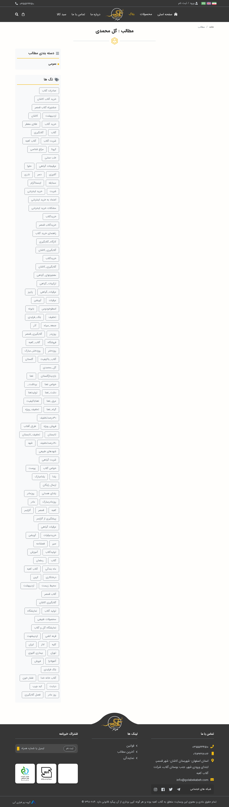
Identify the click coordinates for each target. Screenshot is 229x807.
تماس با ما (78, 14)
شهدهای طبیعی (47, 451)
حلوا (29, 166)
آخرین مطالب (125, 751)
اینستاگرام (36, 183)
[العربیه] (203, 3)
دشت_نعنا (50, 392)
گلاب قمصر (50, 594)
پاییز (30, 292)
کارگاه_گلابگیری (47, 242)
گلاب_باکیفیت (48, 359)
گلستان (29, 359)
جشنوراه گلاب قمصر (45, 107)
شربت (53, 191)
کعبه (54, 510)
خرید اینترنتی (34, 191)
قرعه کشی (50, 636)
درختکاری (51, 577)
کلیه (54, 644)
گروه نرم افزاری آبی (21, 802)
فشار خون (28, 678)
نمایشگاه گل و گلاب (45, 628)
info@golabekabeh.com (192, 780)
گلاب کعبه (30, 141)
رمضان (39, 560)
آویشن (37, 300)
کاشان (34, 116)
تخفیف (52, 317)
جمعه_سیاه (50, 325)
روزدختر (52, 351)
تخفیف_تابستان (31, 434)
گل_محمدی (49, 367)
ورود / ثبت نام (186, 3)
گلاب (53, 132)
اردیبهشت (50, 116)
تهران (53, 653)
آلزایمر (27, 510)
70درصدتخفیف (48, 443)
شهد (30, 443)
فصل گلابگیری (32, 695)
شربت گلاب (50, 141)
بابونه (31, 309)
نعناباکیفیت (32, 401)
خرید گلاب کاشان (46, 99)
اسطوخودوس (49, 309)
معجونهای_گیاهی (46, 275)
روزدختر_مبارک (33, 351)
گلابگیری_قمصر (33, 334)
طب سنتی (50, 158)
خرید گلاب (50, 124)
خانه (211, 27)
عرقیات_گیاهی (48, 292)
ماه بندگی (50, 569)
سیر (54, 544)
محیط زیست (49, 586)
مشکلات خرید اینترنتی (43, 208)
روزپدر (53, 334)
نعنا (31, 376)
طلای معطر (31, 124)
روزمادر (30, 493)
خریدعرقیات (49, 535)
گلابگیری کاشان (47, 602)
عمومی (52, 64)
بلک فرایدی (50, 669)
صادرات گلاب (49, 90)
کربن (35, 577)
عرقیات (52, 300)
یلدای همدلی (49, 493)
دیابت (53, 686)
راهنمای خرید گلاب (45, 233)
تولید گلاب (50, 611)
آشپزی (52, 174)
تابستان (52, 434)
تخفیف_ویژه (32, 409)
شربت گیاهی (49, 460)
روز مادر (52, 695)
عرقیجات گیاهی (47, 166)
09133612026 (200, 754)
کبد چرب (37, 686)
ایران (31, 644)
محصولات (146, 14)
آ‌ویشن (32, 535)
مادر (33, 502)
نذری (27, 174)
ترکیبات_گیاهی (48, 283)
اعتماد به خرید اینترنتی (43, 200)
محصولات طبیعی (46, 619)
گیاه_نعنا (51, 409)
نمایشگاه (32, 611)
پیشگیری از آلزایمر (46, 518)
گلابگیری (38, 132)
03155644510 (200, 747)
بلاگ (132, 14)
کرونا (53, 149)
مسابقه (52, 183)
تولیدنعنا (32, 392)
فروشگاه (52, 342)
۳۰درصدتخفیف (48, 418)
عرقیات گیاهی (48, 527)
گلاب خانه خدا (48, 678)
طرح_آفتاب (30, 426)
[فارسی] (213, 3)
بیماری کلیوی (35, 653)
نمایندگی (128, 758)
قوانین (130, 745)
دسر (39, 174)
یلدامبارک (40, 476)
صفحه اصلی (165, 14)
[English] (208, 3)
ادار (42, 644)
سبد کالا (61, 14)
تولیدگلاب (50, 552)
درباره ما (95, 14)
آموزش (34, 552)
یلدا (54, 476)
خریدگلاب (51, 216)
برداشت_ (32, 384)
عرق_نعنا (51, 401)
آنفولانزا (52, 661)
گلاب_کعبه (34, 342)
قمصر (41, 510)
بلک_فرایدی (34, 317)
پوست (32, 468)
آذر (34, 325)
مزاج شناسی (37, 149)
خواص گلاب (49, 468)
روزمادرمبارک (49, 502)
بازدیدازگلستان (48, 376)
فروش (37, 661)
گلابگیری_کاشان (47, 250)
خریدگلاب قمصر (47, 225)
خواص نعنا (50, 384)
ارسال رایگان (49, 485)
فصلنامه (40, 544)
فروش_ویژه (50, 426)
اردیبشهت (32, 636)
